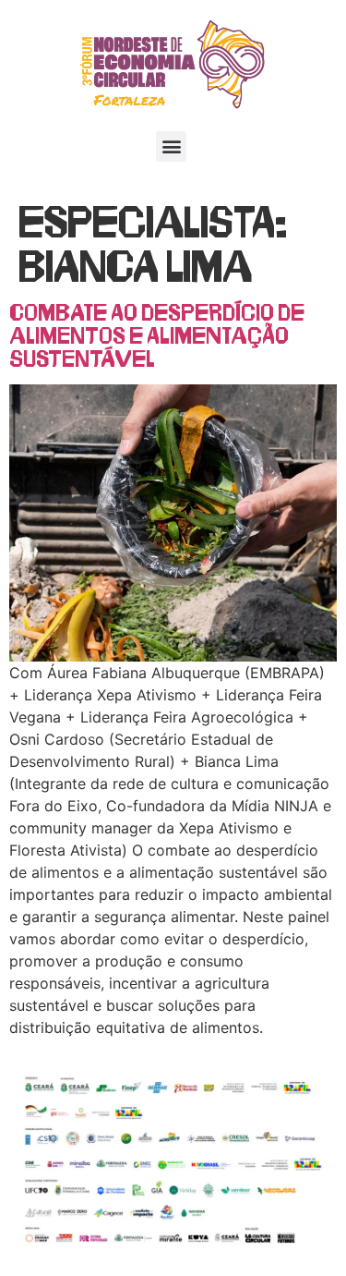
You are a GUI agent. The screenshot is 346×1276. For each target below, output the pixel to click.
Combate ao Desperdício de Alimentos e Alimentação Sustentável (156, 334)
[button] (171, 146)
